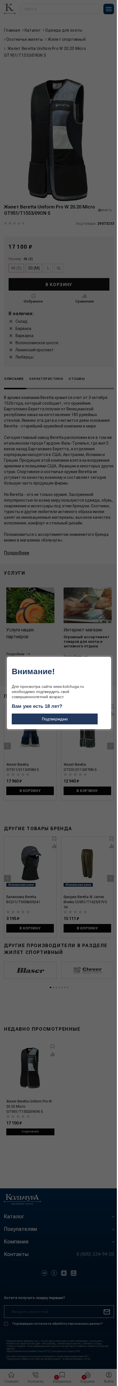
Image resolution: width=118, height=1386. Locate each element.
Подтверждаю (55, 719)
